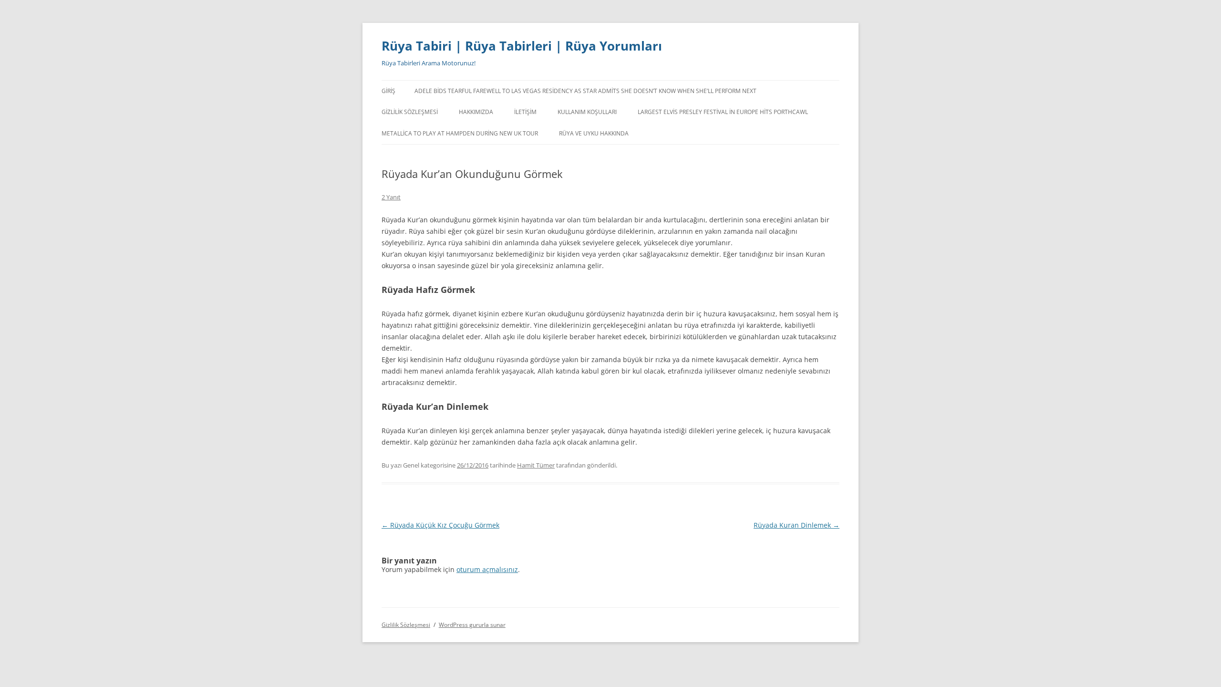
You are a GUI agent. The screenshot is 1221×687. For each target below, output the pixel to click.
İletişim (525, 112)
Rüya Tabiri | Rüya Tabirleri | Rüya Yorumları (522, 45)
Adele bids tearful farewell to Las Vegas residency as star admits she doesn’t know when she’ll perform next (585, 91)
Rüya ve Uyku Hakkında (594, 133)
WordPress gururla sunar (472, 625)
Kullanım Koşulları (587, 112)
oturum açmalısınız (487, 569)
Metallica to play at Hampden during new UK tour (460, 133)
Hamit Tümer (536, 465)
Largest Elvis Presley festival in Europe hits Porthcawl (723, 112)
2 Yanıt (391, 197)
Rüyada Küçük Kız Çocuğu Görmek (440, 525)
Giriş (388, 91)
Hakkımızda (476, 112)
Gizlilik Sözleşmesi (410, 112)
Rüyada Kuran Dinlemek (796, 525)
